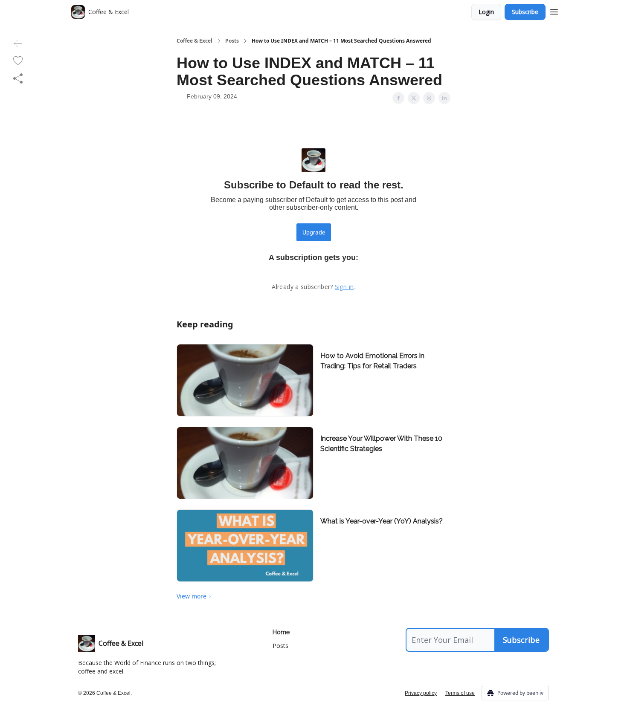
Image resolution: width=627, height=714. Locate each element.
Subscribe (525, 12)
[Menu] (554, 10)
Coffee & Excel (194, 41)
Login (486, 12)
